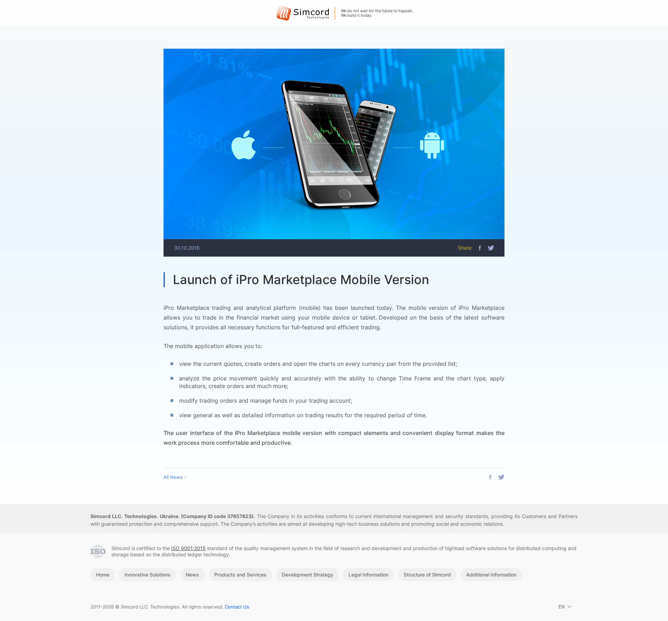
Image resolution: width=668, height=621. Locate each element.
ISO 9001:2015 (188, 548)
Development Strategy (307, 575)
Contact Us (237, 607)
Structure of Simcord (427, 575)
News (192, 575)
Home (102, 575)
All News (173, 477)
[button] (480, 247)
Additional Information (491, 575)
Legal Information (368, 575)
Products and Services (240, 575)
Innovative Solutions (147, 575)
